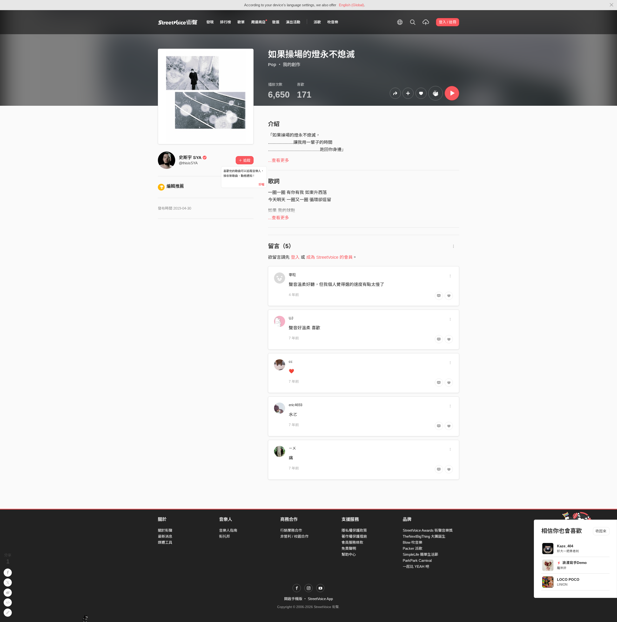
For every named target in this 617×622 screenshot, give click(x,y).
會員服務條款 (352, 542)
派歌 (317, 22)
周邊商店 (258, 22)
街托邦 (224, 536)
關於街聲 (165, 530)
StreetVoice (178, 22)
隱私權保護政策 (354, 530)
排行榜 (225, 22)
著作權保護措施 (354, 536)
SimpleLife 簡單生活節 (420, 554)
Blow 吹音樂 (412, 542)
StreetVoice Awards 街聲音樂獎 (428, 530)
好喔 (261, 184)
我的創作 (291, 64)
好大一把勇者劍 (568, 551)
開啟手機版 (293, 599)
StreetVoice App (320, 599)
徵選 (275, 22)
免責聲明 (349, 548)
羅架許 (561, 568)
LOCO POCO (568, 579)
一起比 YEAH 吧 (416, 566)
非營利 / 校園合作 (294, 536)
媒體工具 (165, 542)
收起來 (601, 531)
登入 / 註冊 (447, 22)
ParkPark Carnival (417, 560)
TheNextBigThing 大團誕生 (424, 536)
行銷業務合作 (291, 530)
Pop (272, 64)
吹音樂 (332, 22)
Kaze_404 (565, 546)
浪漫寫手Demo (574, 563)
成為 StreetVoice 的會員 (329, 257)
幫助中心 (349, 554)
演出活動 (293, 22)
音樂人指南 (228, 530)
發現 (210, 22)
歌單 (241, 22)
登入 (295, 257)
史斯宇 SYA (190, 157)
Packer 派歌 (412, 548)
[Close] (611, 5)
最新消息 (165, 536)
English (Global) (351, 5)
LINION (562, 584)
